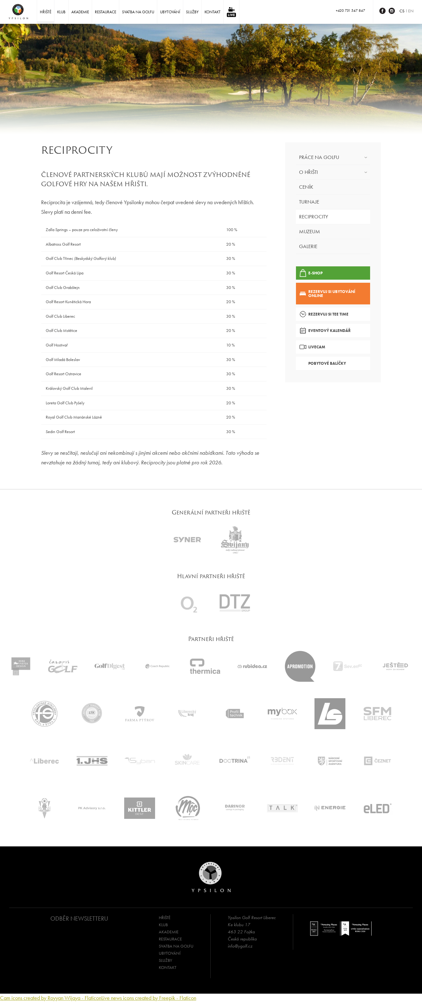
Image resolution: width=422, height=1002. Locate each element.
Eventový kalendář (329, 330)
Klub (61, 12)
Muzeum (309, 231)
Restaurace (105, 12)
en (411, 11)
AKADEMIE (80, 12)
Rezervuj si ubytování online (331, 293)
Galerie (308, 246)
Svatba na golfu (138, 12)
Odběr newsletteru (79, 918)
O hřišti (308, 172)
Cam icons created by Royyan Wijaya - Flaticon (50, 997)
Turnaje (309, 201)
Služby (192, 12)
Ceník (306, 186)
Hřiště (45, 12)
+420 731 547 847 (350, 10)
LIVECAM (316, 347)
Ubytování (170, 12)
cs (401, 11)
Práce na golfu (319, 157)
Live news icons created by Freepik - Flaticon (148, 997)
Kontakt (213, 12)
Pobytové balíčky (327, 363)
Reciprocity (313, 216)
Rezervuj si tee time (328, 314)
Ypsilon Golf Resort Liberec (18, 11)
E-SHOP (315, 273)
